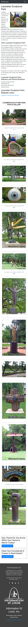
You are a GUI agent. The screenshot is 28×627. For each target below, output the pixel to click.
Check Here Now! (7, 546)
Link (14, 161)
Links (15, 615)
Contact (19, 615)
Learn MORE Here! (8, 556)
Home (7, 615)
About (11, 615)
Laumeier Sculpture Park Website (10, 95)
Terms (16, 617)
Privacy (12, 617)
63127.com (4, 2)
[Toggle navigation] (25, 1)
